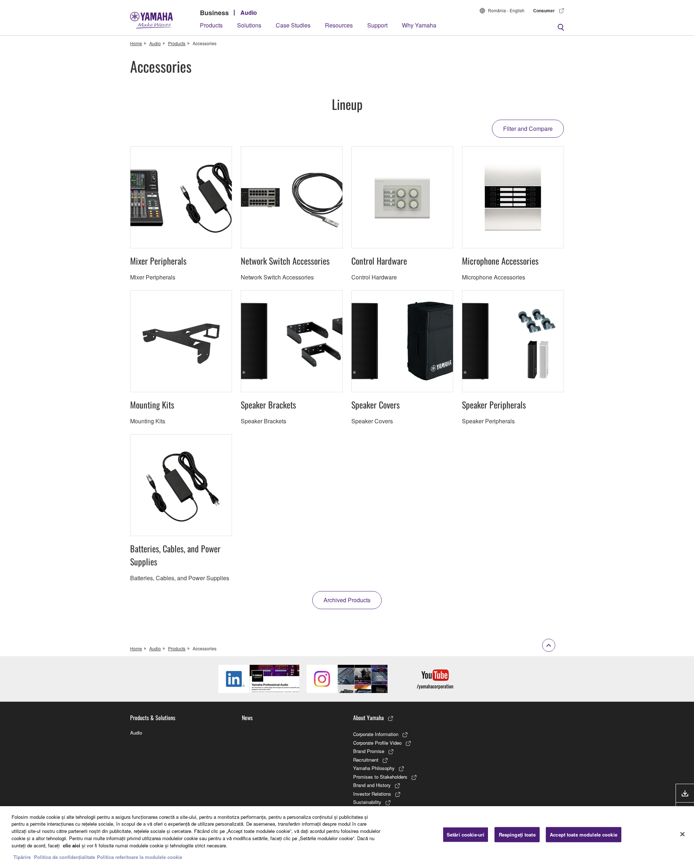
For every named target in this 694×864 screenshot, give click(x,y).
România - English (506, 10)
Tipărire (22, 856)
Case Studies (293, 25)
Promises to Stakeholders (380, 776)
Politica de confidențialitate (64, 856)
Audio (248, 12)
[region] (347, 835)
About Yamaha (368, 717)
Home (136, 43)
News (247, 717)
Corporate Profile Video (377, 742)
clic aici (71, 845)
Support (377, 25)
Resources (339, 25)
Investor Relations (372, 793)
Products (211, 25)
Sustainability (367, 802)
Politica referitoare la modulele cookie (139, 856)
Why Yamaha (419, 25)
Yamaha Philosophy (374, 768)
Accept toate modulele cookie (583, 834)
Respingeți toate (517, 834)
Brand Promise (368, 751)
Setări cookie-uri (465, 834)
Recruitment (365, 759)
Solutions (249, 25)
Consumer (544, 10)
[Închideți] (682, 834)
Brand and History (372, 785)
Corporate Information (375, 734)
